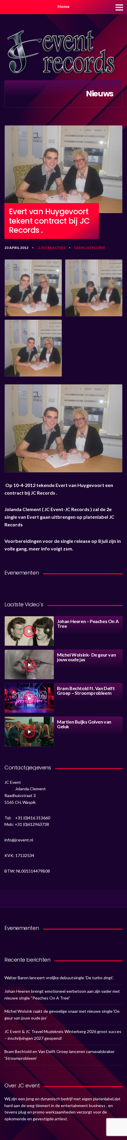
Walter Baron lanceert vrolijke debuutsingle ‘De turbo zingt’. (59, 977)
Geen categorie (89, 247)
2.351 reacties (51, 247)
